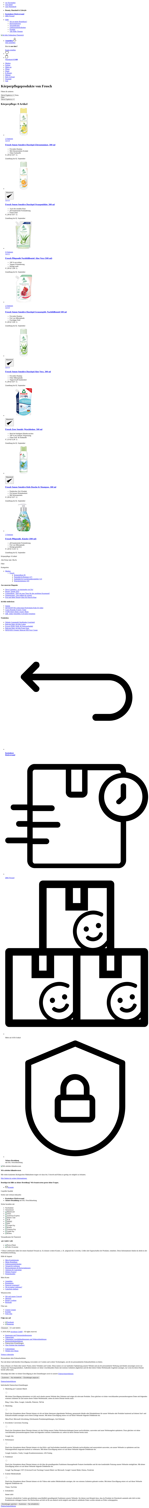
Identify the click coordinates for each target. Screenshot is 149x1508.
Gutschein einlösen (11, 1289)
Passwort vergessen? (12, 1285)
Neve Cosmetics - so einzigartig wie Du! (19, 589)
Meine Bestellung (11, 1262)
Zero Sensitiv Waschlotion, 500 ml (23, 429)
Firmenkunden (10, 1274)
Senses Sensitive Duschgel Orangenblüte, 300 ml (30, 204)
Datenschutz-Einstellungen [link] (14, 1343)
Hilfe (7, 20)
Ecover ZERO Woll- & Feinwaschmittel (19, 626)
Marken (8, 571)
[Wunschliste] (7, 54)
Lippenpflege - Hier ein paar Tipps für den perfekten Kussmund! (27, 593)
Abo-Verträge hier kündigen (15, 1345)
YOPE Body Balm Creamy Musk (17, 612)
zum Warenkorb (10, 7)
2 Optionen (9, 139)
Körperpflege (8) (20, 575)
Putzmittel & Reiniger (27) (23, 577)
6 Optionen (9, 252)
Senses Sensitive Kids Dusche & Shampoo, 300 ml (30, 487)
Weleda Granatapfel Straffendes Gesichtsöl (20, 622)
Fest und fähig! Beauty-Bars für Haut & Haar (20, 597)
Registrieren (9, 1283)
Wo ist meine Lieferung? (13, 1287)
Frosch (12, 573)
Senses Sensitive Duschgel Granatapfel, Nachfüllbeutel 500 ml (36, 312)
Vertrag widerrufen (7, 1354)
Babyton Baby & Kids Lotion (15, 624)
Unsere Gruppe (10, 1310)
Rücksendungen (15, 24)
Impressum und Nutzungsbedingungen (18, 1335)
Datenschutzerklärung (65, 1374)
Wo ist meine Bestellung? (18, 22)
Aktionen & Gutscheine (13, 1270)
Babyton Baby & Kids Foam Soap (17, 628)
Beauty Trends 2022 (12, 591)
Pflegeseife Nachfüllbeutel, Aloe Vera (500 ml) (28, 258)
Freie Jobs (8, 1314)
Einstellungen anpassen (31, 1377)
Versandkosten (15, 25)
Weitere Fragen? (10, 1272)
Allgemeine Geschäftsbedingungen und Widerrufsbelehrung (25, 1339)
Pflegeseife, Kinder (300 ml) (20, 539)
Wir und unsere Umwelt (13, 1296)
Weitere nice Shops (11, 1351)
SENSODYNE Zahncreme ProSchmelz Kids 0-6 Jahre (24, 608)
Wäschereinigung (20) (21, 581)
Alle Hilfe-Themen (16, 31)
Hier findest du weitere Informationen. (14, 1178)
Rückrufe (8, 1302)
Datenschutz (9, 1337)
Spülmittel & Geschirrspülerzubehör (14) (28, 579)
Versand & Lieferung (12, 1266)
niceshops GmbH (17, 1332)
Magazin (8, 1298)
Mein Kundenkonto (12, 1260)
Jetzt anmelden (10, 43)
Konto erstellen (10, 50)
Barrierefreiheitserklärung (14, 1341)
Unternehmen (10, 1349)
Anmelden (8, 1281)
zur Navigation (10, 3)
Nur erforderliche (16, 1377)
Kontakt (12, 29)
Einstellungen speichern (9, 1504)
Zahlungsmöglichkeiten (18, 27)
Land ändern (16, 1328)
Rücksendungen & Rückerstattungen (18, 1268)
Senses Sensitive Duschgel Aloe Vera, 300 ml (28, 371)
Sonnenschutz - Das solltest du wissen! (18, 595)
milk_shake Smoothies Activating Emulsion (20, 614)
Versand (9, 16)
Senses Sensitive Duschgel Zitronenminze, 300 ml (30, 145)
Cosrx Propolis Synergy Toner (15, 610)
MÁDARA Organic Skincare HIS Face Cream (21, 630)
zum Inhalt (9, 5)
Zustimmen (5, 1377)
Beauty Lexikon (10, 1300)
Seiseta (7, 606)
